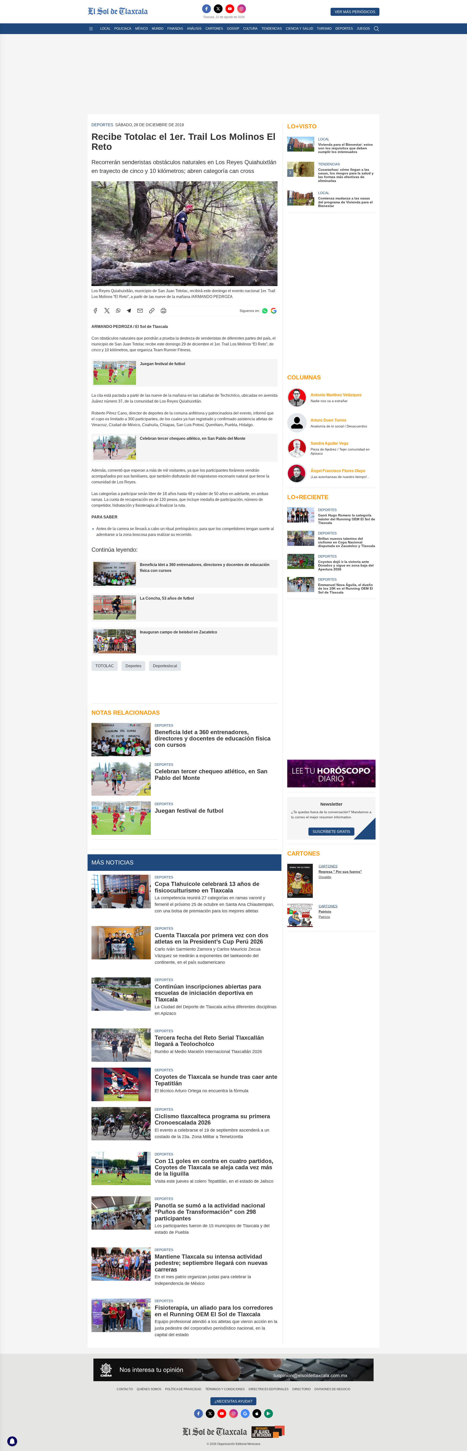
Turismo (324, 28)
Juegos (363, 28)
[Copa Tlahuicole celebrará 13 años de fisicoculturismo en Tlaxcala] (121, 897)
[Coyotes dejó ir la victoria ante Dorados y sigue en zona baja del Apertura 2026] (300, 562)
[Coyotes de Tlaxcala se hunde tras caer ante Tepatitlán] (121, 1084)
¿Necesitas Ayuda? (233, 1401)
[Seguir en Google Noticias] (274, 311)
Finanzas (175, 28)
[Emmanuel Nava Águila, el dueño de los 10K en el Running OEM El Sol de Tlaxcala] (300, 585)
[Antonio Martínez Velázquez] (297, 397)
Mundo (157, 28)
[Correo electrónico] (140, 311)
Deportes (344, 28)
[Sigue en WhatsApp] (265, 311)
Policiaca (122, 28)
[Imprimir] (163, 311)
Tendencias (271, 28)
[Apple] (256, 1413)
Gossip (233, 28)
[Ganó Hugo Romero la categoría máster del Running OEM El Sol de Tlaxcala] (300, 516)
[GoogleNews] (245, 1413)
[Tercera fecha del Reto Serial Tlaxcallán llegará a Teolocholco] (121, 1045)
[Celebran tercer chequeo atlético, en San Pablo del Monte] (121, 778)
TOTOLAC (104, 666)
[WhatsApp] (118, 311)
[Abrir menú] (91, 28)
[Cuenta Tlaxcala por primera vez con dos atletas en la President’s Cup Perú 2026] (121, 949)
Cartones (214, 28)
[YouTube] (229, 8)
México (141, 28)
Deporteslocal (165, 666)
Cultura (250, 28)
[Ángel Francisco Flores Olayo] (297, 473)
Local (105, 28)
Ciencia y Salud (299, 28)
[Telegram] (129, 311)
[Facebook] (206, 8)
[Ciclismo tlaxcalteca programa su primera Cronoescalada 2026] (121, 1126)
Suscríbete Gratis (331, 831)
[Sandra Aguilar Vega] (297, 448)
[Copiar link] (152, 311)
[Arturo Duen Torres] (297, 423)
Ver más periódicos (355, 12)
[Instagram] (241, 8)
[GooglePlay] (268, 1413)
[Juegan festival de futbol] (121, 818)
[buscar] (376, 29)
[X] (218, 8)
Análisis (194, 28)
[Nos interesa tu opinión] (233, 1370)
